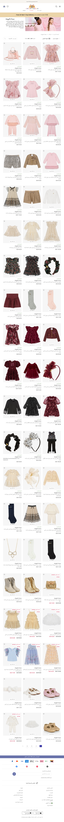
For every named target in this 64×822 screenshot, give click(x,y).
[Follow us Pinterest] (37, 767)
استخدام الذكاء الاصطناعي (18, 795)
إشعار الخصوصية (20, 792)
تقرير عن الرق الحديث (19, 802)
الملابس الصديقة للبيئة (30, 783)
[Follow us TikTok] (47, 767)
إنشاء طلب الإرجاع (49, 790)
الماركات (24, 10)
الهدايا (21, 788)
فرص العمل (21, 790)
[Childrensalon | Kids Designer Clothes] (32, 6)
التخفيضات (31, 10)
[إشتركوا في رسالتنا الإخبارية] (14, 774)
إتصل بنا (51, 792)
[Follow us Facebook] (16, 767)
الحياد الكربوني (49, 803)
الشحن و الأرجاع (50, 788)
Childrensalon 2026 (26, 817)
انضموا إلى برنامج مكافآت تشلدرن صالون (32, 756)
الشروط (21, 797)
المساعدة (21, 800)
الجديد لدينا (39, 10)
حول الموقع (51, 795)
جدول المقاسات (50, 797)
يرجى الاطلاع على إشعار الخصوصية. (46, 777)
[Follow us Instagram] (27, 767)
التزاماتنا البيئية (50, 805)
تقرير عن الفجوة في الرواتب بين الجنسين (47, 800)
